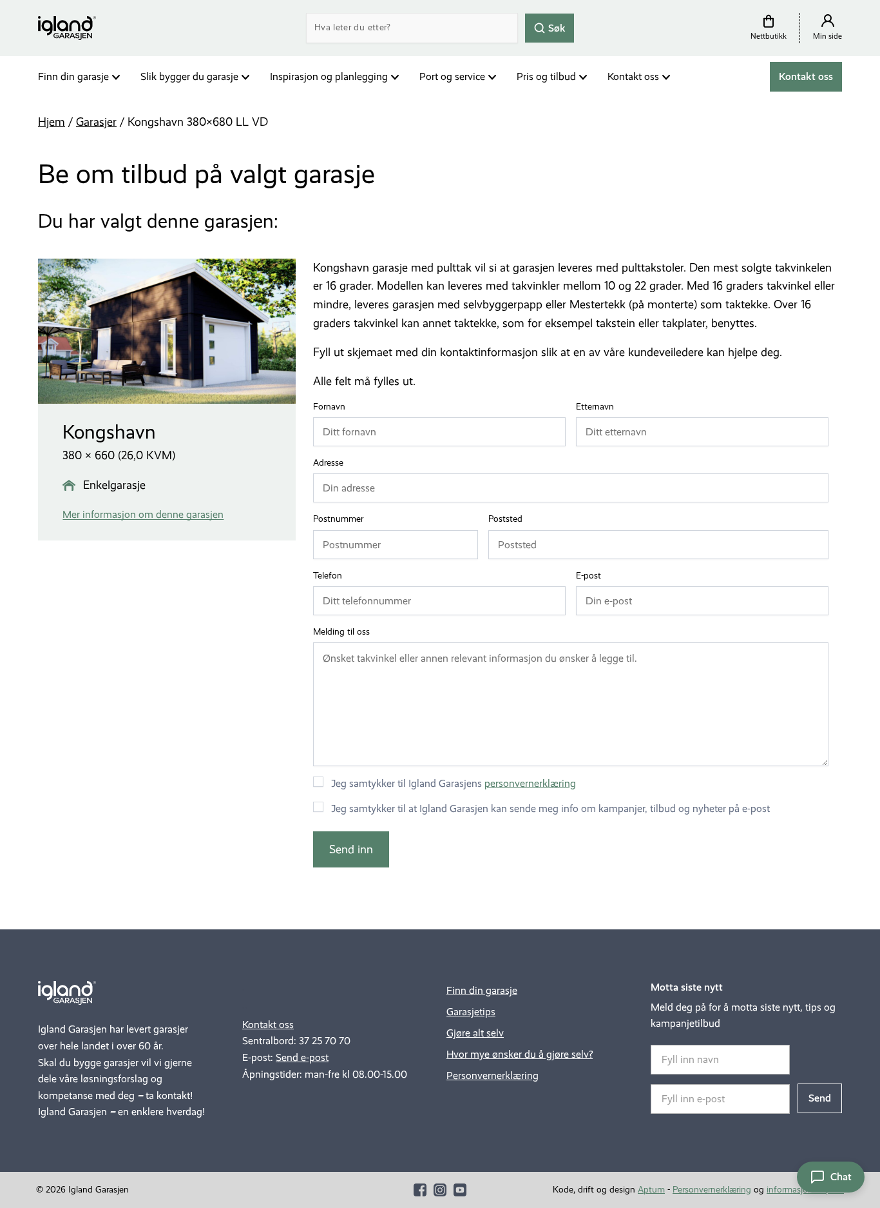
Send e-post (302, 1057)
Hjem (51, 122)
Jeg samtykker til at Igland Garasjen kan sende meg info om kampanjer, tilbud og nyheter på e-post (550, 808)
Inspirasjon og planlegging (329, 76)
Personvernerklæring (492, 1075)
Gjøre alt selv (475, 1033)
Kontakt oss (633, 76)
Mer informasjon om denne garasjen (143, 514)
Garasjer (96, 122)
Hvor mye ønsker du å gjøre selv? (519, 1054)
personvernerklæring (530, 783)
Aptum (651, 1189)
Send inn (351, 849)
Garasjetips (470, 1011)
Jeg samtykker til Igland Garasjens (453, 783)
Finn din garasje (73, 76)
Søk (556, 27)
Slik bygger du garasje (189, 76)
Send (819, 1098)
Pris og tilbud (546, 76)
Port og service (452, 76)
